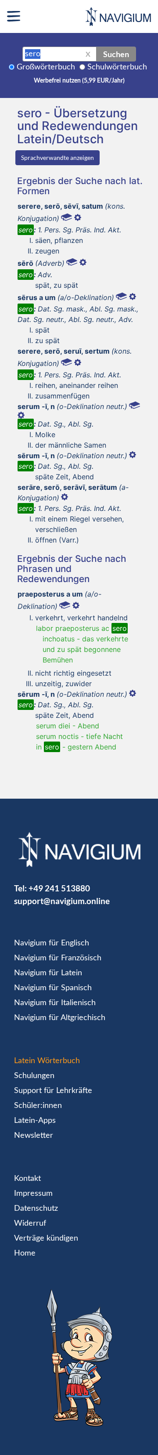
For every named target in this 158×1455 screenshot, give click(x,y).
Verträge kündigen (46, 1238)
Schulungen (34, 1076)
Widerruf (30, 1223)
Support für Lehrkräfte (53, 1091)
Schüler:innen (38, 1106)
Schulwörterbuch (117, 67)
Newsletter (33, 1136)
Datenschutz (36, 1208)
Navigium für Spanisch (53, 988)
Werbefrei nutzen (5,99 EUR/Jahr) (79, 81)
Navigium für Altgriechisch (59, 1018)
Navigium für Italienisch (55, 1003)
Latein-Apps (35, 1121)
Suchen (116, 54)
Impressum (33, 1194)
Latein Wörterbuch (47, 1061)
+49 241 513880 (59, 888)
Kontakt (27, 1179)
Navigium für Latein (48, 973)
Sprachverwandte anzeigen (57, 157)
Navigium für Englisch (51, 943)
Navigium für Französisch (57, 958)
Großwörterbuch (46, 67)
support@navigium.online (62, 901)
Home (25, 1253)
